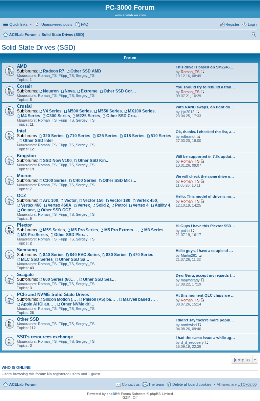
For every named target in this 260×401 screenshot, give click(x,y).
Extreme (89, 91)
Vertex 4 (141, 205)
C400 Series (84, 180)
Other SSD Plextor (71, 234)
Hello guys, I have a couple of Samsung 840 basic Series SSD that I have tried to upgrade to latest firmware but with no (205, 251)
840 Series (53, 254)
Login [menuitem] (252, 24)
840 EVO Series (85, 254)
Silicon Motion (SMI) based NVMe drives (60, 299)
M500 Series (80, 111)
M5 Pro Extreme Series (121, 230)
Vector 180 (120, 200)
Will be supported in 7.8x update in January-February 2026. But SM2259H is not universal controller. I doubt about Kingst (205, 156)
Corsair (24, 86)
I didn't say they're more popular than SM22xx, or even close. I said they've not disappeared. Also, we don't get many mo (205, 320)
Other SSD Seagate (100, 279)
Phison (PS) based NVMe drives (100, 299)
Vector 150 (93, 200)
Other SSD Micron (119, 180)
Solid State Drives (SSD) (63, 35)
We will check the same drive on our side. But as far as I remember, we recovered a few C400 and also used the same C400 (205, 176)
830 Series (116, 254)
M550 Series (110, 111)
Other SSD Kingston (95, 160)
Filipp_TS (66, 75)
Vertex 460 (31, 205)
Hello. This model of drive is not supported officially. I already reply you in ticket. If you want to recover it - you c (205, 196)
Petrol (121, 205)
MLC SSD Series (37, 259)
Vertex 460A (59, 205)
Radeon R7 (53, 71)
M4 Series (30, 115)
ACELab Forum (23, 35)
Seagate (25, 274)
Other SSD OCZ (56, 210)
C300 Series (58, 115)
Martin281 (189, 255)
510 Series (161, 135)
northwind (189, 325)
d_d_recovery (192, 342)
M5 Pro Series (84, 230)
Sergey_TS (85, 75)
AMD (22, 66)
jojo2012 (187, 112)
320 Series (53, 135)
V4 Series (52, 111)
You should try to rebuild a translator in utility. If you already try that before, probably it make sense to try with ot (205, 87)
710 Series (80, 135)
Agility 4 (162, 205)
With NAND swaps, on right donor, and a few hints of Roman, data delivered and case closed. (205, 107)
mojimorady (190, 280)
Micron (24, 175)
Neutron (51, 91)
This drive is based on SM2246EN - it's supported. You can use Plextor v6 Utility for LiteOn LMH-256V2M (205, 67)
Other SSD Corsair (120, 91)
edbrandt (188, 136)
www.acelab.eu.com (130, 15)
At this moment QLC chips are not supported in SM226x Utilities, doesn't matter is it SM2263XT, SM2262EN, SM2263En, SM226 (205, 295)
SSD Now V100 (57, 160)
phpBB (112, 394)
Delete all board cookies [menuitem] (192, 384)
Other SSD (28, 319)
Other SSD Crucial (123, 115)
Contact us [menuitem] (131, 384)
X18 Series (134, 135)
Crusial (24, 106)
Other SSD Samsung (76, 259)
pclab (185, 231)
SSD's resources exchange (45, 336)
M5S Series (54, 230)
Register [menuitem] (232, 24)
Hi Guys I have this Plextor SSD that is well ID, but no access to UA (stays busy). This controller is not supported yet (205, 226)
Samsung (27, 249)
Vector (70, 200)
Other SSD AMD (85, 71)
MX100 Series (141, 111)
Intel (21, 130)
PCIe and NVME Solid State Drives (53, 294)
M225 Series (88, 115)
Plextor (24, 225)
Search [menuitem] (254, 35)
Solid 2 (102, 205)
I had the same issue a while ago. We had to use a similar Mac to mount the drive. (205, 338)
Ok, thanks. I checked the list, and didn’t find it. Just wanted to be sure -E (205, 132)
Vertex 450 (146, 200)
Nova (70, 91)
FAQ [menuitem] (84, 24)
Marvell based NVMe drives (140, 299)
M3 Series (154, 230)
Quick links (18, 24)
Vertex (84, 205)
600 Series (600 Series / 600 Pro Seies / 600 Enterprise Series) (60, 279)
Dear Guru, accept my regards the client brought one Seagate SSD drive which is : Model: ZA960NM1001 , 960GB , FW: (205, 275)
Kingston (26, 155)
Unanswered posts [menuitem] (56, 24)
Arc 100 (50, 200)
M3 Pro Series (34, 234)
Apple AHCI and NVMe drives (38, 304)
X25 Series (106, 135)
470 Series (143, 254)
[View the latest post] (202, 72)
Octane (28, 210)
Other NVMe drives (78, 304)
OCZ (21, 195)
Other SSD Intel (37, 140)
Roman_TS (47, 75)
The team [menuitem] (156, 384)
